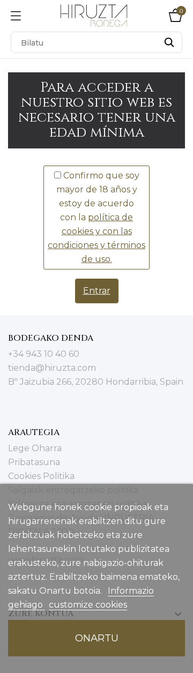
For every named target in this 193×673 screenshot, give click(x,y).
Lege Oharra (35, 448)
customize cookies (88, 605)
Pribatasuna (34, 462)
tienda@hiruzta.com (52, 368)
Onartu (96, 638)
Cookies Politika (41, 476)
